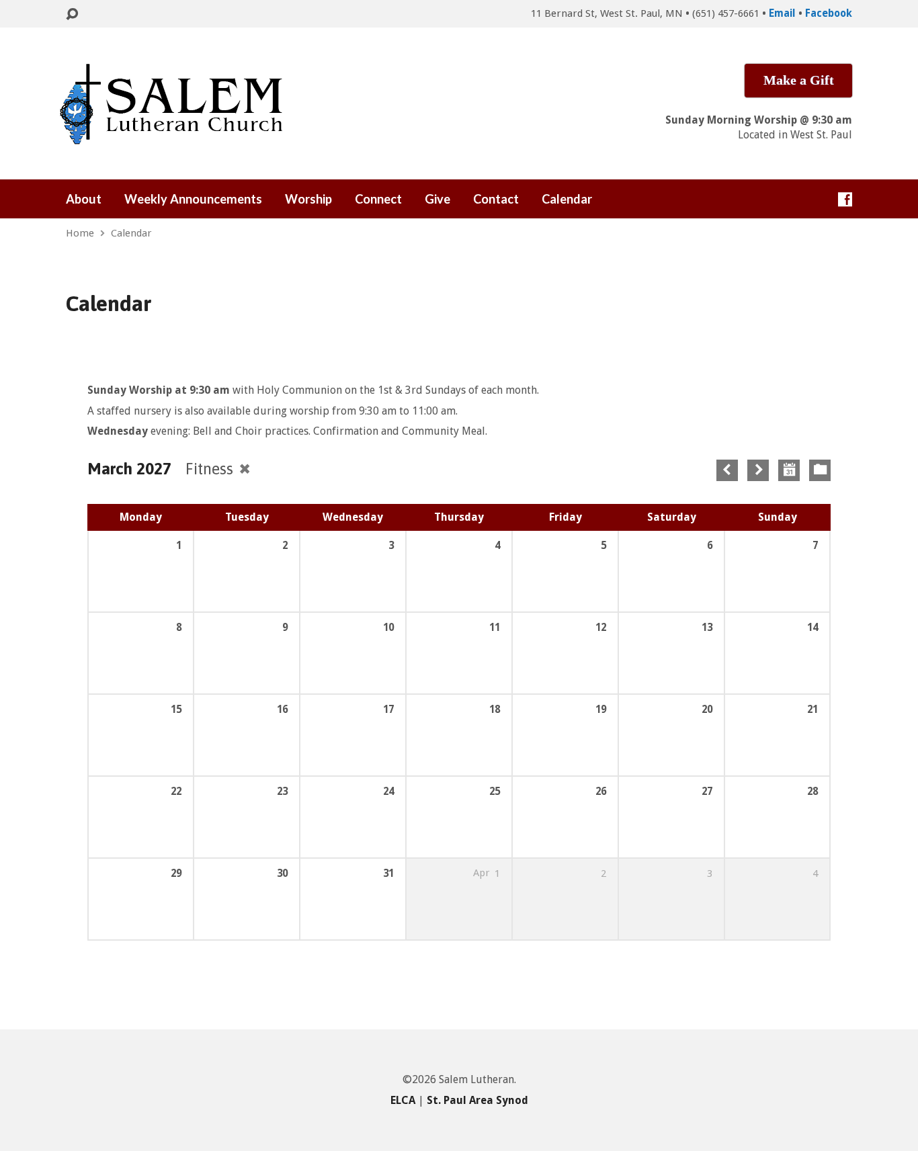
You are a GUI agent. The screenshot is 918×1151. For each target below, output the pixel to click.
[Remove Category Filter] (244, 469)
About (83, 199)
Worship (308, 199)
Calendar (567, 199)
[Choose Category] (820, 470)
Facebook (828, 13)
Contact (496, 199)
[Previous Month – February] (727, 470)
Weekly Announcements (193, 199)
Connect (378, 199)
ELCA (402, 1100)
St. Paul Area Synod (477, 1100)
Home (80, 233)
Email (782, 13)
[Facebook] (845, 199)
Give (437, 199)
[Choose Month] (789, 470)
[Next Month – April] (758, 470)
